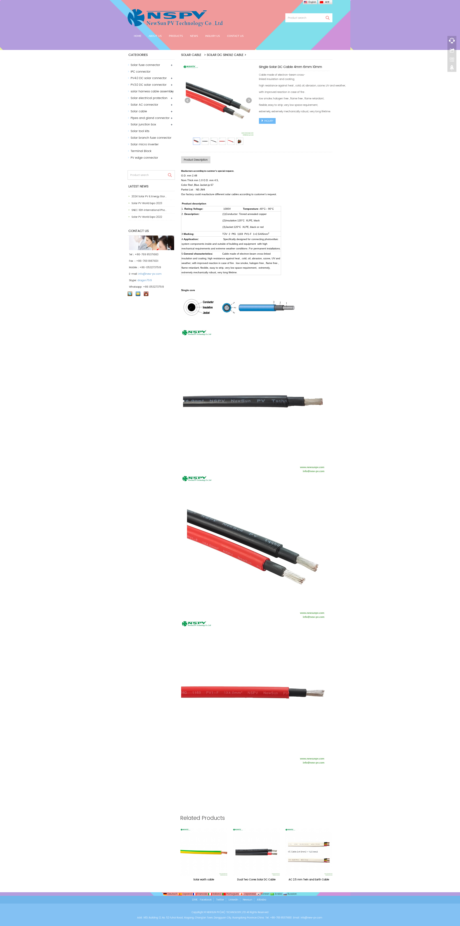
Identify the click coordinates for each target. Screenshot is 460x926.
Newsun (247, 900)
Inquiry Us (212, 35)
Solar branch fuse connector (151, 137)
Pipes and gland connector (150, 118)
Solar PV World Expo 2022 (146, 217)
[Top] (451, 68)
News (194, 35)
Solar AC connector (144, 104)
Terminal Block (141, 151)
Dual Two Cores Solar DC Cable (256, 879)
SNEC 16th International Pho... (149, 210)
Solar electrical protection (149, 98)
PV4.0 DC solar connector (149, 78)
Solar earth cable (203, 879)
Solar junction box (143, 124)
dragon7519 (144, 280)
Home (137, 35)
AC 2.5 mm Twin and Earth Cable (309, 879)
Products (176, 35)
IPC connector (141, 71)
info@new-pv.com (150, 274)
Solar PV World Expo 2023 (146, 203)
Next (249, 100)
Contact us (235, 35)
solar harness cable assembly (152, 91)
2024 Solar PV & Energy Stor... (149, 196)
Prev (187, 100)
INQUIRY (268, 121)
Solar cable (139, 111)
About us (155, 35)
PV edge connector (144, 157)
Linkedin (233, 900)
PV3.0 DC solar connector (149, 84)
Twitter (220, 900)
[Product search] (327, 17)
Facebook (206, 900)
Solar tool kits (140, 131)
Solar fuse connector (145, 65)
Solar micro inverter (145, 144)
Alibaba (261, 900)
